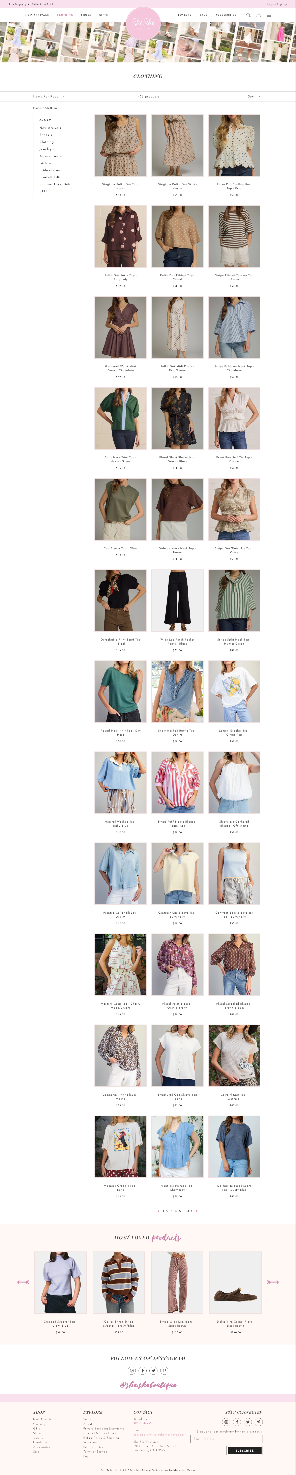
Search (88, 1419)
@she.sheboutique (148, 1385)
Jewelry (38, 1438)
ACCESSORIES (226, 15)
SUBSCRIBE (245, 1450)
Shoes (37, 1433)
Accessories (41, 1447)
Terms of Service (95, 1451)
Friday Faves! (50, 170)
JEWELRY (185, 15)
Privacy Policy (93, 1447)
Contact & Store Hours (100, 1433)
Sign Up (282, 4)
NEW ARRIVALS (37, 15)
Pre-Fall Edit (50, 177)
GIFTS (103, 15)
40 (189, 1211)
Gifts (36, 1428)
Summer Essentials (55, 184)
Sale (36, 1451)
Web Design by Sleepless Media (173, 1470)
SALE (204, 15)
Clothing (39, 1424)
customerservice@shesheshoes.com (158, 1434)
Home (37, 108)
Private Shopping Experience (104, 1428)
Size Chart (90, 1442)
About (87, 1424)
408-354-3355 (144, 1423)
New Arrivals (50, 128)
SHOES (86, 15)
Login (270, 4)
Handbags (40, 1442)
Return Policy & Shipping (101, 1438)
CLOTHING (65, 15)
